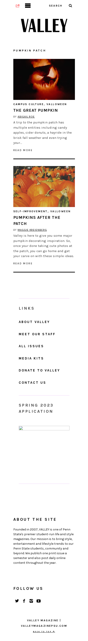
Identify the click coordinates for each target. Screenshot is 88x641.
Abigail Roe (26, 116)
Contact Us (32, 383)
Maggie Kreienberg (32, 229)
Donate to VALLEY (39, 370)
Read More (23, 150)
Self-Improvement (30, 211)
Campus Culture (28, 104)
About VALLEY (34, 322)
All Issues (31, 346)
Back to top (43, 631)
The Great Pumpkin (35, 110)
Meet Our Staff (37, 334)
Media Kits (31, 358)
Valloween (56, 104)
